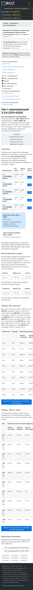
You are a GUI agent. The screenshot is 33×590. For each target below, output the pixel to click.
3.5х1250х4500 (23, 560)
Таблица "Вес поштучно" (16, 139)
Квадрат (6, 81)
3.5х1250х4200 (14, 560)
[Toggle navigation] (29, 3)
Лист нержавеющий (10, 76)
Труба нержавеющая (11, 61)
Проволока (7, 88)
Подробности (7, 36)
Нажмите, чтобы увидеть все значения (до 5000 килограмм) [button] (16, 528)
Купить (30, 177)
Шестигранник (8, 86)
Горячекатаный (8, 93)
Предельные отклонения (16, 144)
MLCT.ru (5, 566)
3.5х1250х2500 (23, 555)
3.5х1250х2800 (5, 558)
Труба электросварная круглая (13, 66)
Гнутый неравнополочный (11, 99)
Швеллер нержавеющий (12, 91)
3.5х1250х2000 (5, 555)
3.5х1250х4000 (5, 560)
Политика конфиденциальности (13, 585)
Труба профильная (9, 69)
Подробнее (15, 48)
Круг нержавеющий (10, 83)
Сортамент (16, 134)
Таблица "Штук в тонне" (16, 141)
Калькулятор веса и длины (16, 136)
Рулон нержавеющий (11, 78)
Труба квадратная (9, 72)
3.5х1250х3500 (23, 558)
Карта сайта (14, 582)
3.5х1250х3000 (14, 558)
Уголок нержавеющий (11, 102)
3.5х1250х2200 (14, 555)
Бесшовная (6, 64)
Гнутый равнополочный (11, 96)
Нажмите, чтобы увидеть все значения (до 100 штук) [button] (16, 402)
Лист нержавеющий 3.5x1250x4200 (16, 551)
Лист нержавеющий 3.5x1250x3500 (16, 548)
